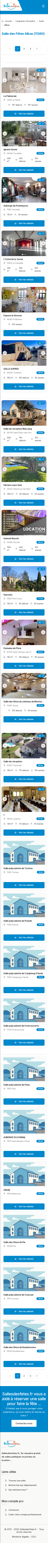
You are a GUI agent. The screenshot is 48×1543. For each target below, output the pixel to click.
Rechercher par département (23, 1485)
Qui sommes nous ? (18, 1489)
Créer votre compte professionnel (25, 1514)
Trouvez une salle (17, 1480)
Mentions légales (20, 1536)
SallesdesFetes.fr (28, 1529)
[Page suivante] (37, 48)
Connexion (14, 1510)
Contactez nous (24, 1423)
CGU (33, 1536)
